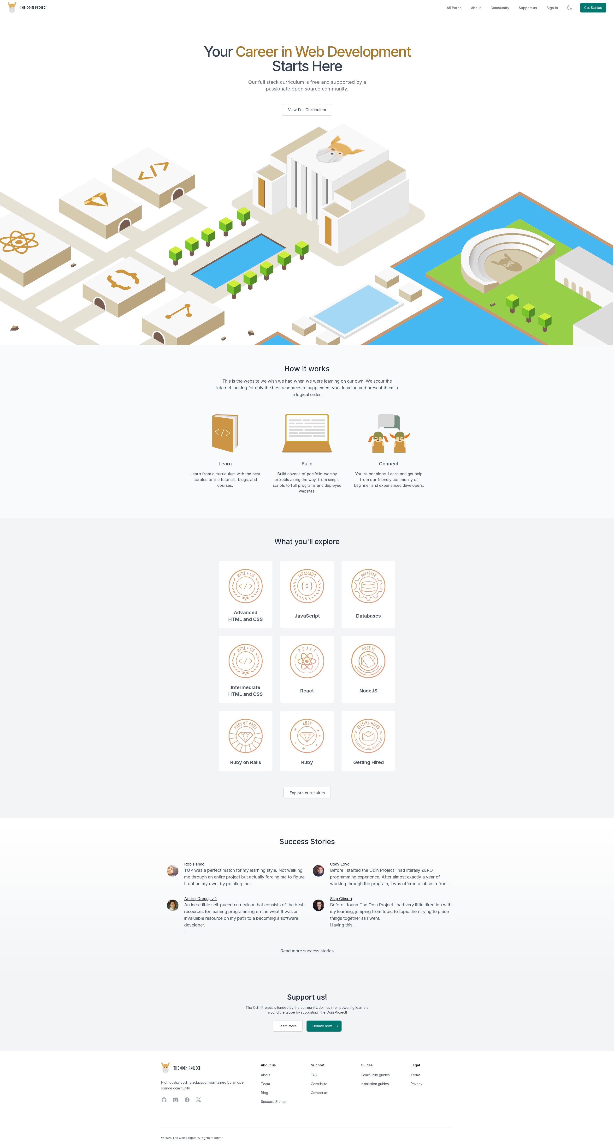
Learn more (288, 1026)
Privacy (416, 1084)
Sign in (552, 8)
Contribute (319, 1084)
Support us (528, 8)
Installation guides (375, 1084)
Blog (264, 1093)
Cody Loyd (339, 864)
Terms (415, 1075)
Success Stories (273, 1102)
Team (265, 1084)
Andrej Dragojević (200, 898)
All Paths (454, 8)
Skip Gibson (341, 898)
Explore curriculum (307, 792)
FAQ (314, 1075)
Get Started (593, 8)
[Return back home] (28, 7)
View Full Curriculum (307, 109)
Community (499, 8)
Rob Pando (194, 864)
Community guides (375, 1075)
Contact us (319, 1093)
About (476, 8)
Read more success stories (307, 950)
